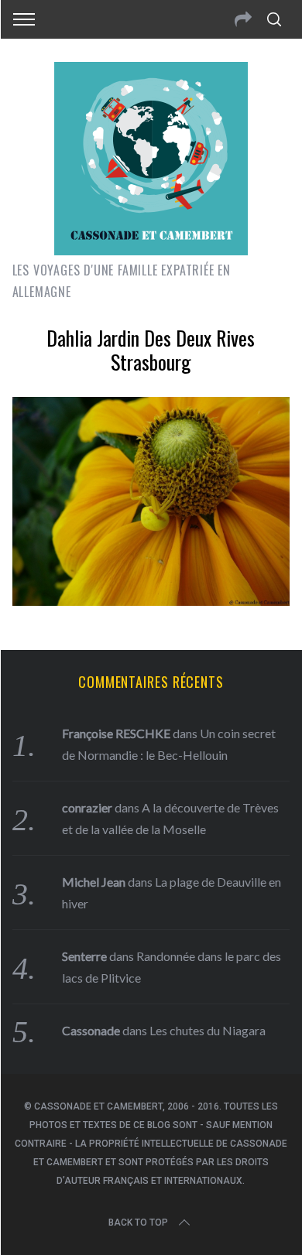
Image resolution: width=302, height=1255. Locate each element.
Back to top (138, 1222)
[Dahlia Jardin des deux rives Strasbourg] (151, 600)
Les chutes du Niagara (207, 1030)
